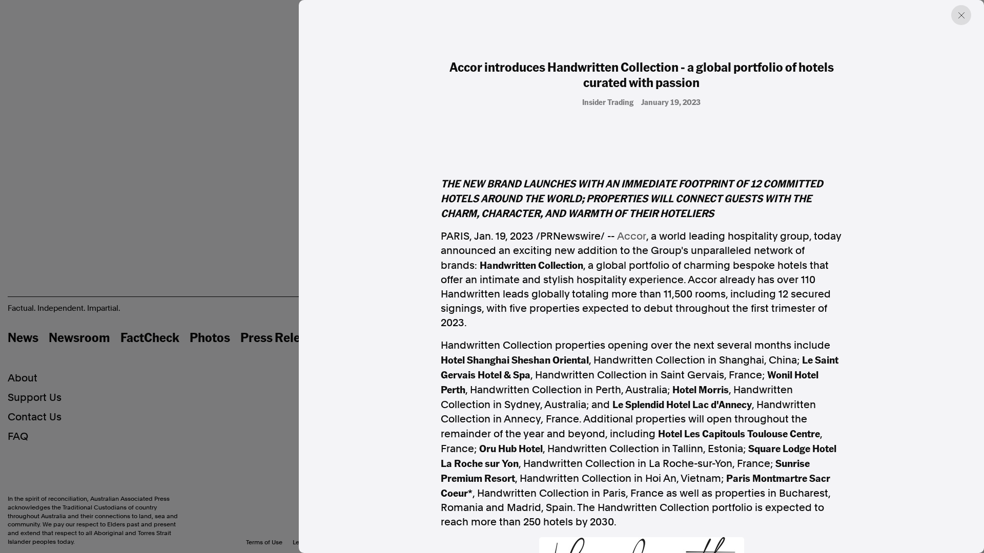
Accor (631, 236)
